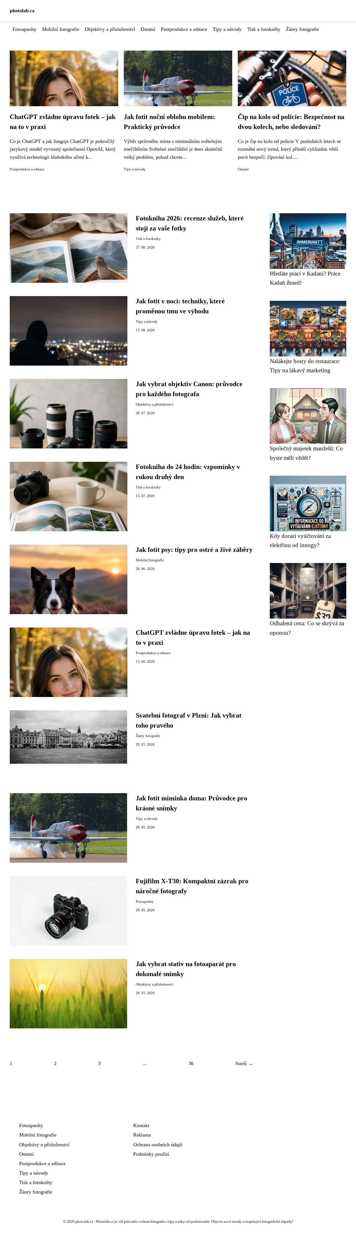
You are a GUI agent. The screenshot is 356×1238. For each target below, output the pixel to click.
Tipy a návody (227, 29)
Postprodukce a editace (184, 29)
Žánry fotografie (302, 29)
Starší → (244, 1063)
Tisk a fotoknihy (263, 29)
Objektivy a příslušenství (110, 29)
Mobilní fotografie (60, 29)
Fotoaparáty (24, 29)
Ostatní (148, 29)
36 (191, 1063)
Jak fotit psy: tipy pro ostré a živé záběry (194, 549)
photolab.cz (22, 10)
